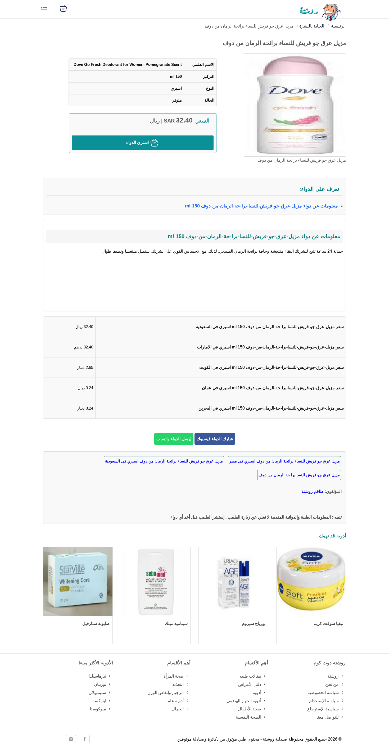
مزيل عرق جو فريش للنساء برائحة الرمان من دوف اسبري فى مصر (284, 461)
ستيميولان (97, 692)
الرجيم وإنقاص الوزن (165, 692)
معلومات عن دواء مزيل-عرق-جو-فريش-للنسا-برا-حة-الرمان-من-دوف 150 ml (261, 205)
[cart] (63, 8)
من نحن (332, 684)
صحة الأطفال (249, 709)
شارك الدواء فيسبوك (215, 439)
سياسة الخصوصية (323, 692)
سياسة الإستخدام (324, 700)
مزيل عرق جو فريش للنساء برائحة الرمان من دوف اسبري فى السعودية (164, 461)
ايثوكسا (99, 700)
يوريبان (100, 684)
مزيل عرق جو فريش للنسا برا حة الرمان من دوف (299, 475)
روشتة (333, 676)
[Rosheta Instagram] (71, 739)
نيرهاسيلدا (97, 676)
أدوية (257, 692)
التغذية (178, 684)
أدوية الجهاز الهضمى (244, 700)
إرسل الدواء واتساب (173, 439)
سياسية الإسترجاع (323, 709)
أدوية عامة (174, 700)
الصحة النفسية (248, 717)
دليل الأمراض (249, 684)
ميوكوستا (98, 709)
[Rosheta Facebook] (85, 739)
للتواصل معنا (327, 717)
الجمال (178, 709)
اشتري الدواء (138, 142)
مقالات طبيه (250, 676)
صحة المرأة (174, 676)
